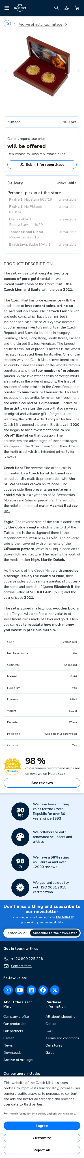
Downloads (12, 1052)
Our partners (13, 1031)
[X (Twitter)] (54, 990)
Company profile (16, 1016)
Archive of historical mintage (40, 24)
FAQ (49, 1031)
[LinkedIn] (31, 990)
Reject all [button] (42, 1150)
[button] (9, 70)
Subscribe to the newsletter (55, 933)
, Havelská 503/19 (30, 199)
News (8, 1045)
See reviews (42, 782)
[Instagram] (8, 990)
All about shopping (60, 1016)
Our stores (53, 1045)
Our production (14, 1023)
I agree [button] (42, 1125)
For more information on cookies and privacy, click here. (40, 1114)
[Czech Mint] (20, 8)
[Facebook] (43, 990)
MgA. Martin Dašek (47, 559)
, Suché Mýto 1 (30, 244)
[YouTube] (19, 990)
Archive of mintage (18, 1059)
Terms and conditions (62, 1038)
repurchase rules (52, 154)
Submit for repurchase (45, 164)
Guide (49, 1052)
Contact (51, 1023)
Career (8, 1038)
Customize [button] (42, 1137)
